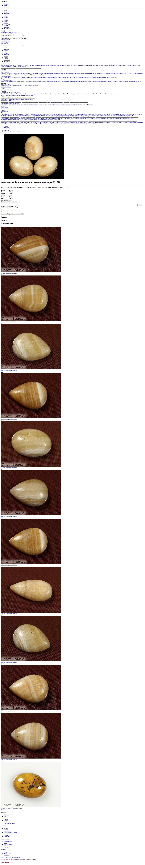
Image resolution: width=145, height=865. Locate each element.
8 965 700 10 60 (4, 42)
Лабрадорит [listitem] (100, 118)
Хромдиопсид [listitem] (71, 122)
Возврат (6, 25)
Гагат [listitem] (104, 115)
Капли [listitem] (94, 93)
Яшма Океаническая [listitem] (56, 123)
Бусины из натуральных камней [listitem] (9, 65)
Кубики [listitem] (43, 93)
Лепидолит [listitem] (118, 118)
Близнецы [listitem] (8, 68)
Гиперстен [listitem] (122, 115)
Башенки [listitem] (102, 93)
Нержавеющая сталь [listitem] (36, 74)
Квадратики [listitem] (35, 93)
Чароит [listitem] (85, 122)
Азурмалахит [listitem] (21, 115)
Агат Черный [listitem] (10, 115)
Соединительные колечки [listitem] (82, 73)
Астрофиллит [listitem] (68, 115)
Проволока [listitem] (32, 98)
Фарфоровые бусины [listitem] (17, 95)
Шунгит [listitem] (94, 122)
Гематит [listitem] (118, 115)
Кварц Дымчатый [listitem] (72, 117)
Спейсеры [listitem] (85, 93)
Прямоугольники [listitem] (115, 93)
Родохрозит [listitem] (59, 121)
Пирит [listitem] (23, 121)
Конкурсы (6, 27)
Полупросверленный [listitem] (88, 81)
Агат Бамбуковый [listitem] (18, 114)
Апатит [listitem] (63, 115)
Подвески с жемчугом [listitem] (99, 81)
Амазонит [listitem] (33, 115)
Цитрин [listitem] (77, 122)
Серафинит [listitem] (79, 121)
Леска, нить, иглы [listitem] (12, 98)
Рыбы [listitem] (40, 68)
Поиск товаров (4, 45)
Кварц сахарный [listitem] (19, 118)
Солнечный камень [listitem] (105, 121)
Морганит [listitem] (16, 119)
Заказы (5, 10)
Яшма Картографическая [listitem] (133, 122)
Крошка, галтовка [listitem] (56, 65)
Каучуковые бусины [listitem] (28, 95)
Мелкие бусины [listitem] (48, 65)
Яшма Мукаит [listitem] (40, 123)
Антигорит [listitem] (58, 115)
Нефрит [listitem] (25, 119)
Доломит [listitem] (16, 117)
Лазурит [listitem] (108, 118)
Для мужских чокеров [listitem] (12, 104)
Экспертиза (7, 24)
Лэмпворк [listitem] (22, 93)
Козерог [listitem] (32, 68)
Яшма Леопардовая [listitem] (31, 123)
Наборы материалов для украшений (10, 103)
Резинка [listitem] (3, 100)
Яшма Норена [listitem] (47, 123)
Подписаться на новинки (7, 862)
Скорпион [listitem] (23, 68)
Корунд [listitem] (80, 118)
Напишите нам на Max (18, 214)
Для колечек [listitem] (56, 104)
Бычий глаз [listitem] (91, 115)
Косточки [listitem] (80, 93)
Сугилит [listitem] (116, 121)
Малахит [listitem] (11, 119)
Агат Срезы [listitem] (128, 114)
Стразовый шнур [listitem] (5, 102)
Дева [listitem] (16, 68)
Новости (6, 23)
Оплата (5, 16)
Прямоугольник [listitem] (37, 81)
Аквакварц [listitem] (65, 117)
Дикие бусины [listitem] (70, 65)
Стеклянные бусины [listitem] (15, 92)
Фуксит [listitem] (39, 122)
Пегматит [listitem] (13, 121)
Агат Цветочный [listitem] (135, 114)
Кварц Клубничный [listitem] (82, 117)
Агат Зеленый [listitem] (10, 114)
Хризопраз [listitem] (65, 122)
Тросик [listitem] (6, 100)
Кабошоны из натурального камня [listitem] (128, 65)
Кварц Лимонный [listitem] (122, 117)
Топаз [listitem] (9, 122)
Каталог (6, 12)
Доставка (6, 17)
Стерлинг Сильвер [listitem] (46, 74)
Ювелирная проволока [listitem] (12, 99)
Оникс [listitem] (6, 121)
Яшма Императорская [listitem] (112, 122)
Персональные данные (9, 823)
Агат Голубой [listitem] (58, 114)
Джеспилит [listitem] (11, 117)
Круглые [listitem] (65, 93)
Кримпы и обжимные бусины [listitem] (106, 73)
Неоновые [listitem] (70, 93)
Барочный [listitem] (30, 81)
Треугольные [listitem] (28, 93)
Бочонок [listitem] (60, 93)
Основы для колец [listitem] (132, 73)
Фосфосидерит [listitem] (33, 122)
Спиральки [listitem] (108, 93)
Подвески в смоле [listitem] (5, 92)
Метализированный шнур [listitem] (16, 102)
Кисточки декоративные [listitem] (23, 98)
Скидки (6, 20)
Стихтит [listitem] (112, 121)
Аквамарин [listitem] (28, 115)
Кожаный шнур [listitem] (84, 102)
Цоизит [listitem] (81, 122)
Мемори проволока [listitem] (23, 99)
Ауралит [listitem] (74, 115)
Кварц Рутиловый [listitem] (10, 118)
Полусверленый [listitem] (28, 85)
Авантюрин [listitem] (4, 114)
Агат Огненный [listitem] (103, 114)
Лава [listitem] (104, 118)
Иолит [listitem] (49, 117)
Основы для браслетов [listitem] (14, 74)
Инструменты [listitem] (4, 98)
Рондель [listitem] (14, 81)
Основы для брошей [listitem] (25, 74)
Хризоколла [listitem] (55, 122)
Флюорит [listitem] (26, 122)
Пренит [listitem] (36, 121)
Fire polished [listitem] (4, 93)
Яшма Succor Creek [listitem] (91, 123)
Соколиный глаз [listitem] (95, 121)
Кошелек (6, 845)
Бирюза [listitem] (82, 115)
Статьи (5, 852)
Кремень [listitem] (91, 118)
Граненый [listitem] (7, 81)
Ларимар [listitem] (123, 118)
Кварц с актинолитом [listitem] (62, 118)
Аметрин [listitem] (42, 115)
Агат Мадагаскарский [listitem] (77, 114)
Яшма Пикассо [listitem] (82, 123)
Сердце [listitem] (45, 81)
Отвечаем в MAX (5, 43)
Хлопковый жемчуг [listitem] (6, 87)
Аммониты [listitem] (48, 115)
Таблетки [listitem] (13, 93)
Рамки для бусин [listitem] (57, 73)
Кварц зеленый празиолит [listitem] (111, 117)
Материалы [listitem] (90, 104)
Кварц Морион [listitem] (131, 117)
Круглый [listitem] (3, 81)
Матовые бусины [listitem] (39, 65)
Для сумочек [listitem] (83, 104)
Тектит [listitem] (125, 121)
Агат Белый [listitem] (26, 114)
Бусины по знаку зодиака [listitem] (19, 66)
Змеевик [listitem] (46, 117)
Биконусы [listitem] (90, 93)
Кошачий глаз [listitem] (85, 118)
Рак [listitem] (12, 68)
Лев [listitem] (14, 68)
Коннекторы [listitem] (50, 73)
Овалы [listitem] (18, 93)
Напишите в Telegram (6, 214)
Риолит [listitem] (49, 121)
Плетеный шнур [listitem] (35, 102)
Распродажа (7, 831)
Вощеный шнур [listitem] (44, 102)
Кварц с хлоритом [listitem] (28, 118)
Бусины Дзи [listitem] (77, 65)
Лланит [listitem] (127, 118)
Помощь (6, 847)
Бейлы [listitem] (25, 73)
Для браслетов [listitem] (22, 104)
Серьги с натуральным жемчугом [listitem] (126, 81)
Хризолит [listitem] (60, 122)
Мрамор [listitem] (21, 119)
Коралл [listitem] (76, 118)
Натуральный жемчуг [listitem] (6, 80)
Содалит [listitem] (89, 121)
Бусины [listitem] (16, 73)
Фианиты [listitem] (21, 122)
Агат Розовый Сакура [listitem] (113, 114)
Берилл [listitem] (78, 115)
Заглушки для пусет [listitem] (67, 73)
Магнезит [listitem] (6, 119)
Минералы (6, 13)
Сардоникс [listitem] (69, 121)
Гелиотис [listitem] (107, 115)
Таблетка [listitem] (22, 81)
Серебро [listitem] (30, 99)
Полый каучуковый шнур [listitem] (63, 102)
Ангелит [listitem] (53, 115)
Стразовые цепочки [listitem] (36, 73)
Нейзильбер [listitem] (4, 99)
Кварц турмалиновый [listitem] (50, 118)
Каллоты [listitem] (96, 73)
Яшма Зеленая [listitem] (103, 122)
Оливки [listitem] (98, 93)
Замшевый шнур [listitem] (27, 102)
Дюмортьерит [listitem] (30, 117)
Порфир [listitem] (32, 121)
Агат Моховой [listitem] (95, 114)
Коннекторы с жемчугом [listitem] (111, 81)
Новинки (6, 14)
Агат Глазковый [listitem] (51, 114)
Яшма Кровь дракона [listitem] (10, 123)
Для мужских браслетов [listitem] (32, 104)
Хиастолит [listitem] (49, 122)
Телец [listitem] (4, 68)
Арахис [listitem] (55, 81)
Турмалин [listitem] (13, 122)
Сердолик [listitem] (84, 121)
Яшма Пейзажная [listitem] (73, 123)
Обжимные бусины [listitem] (53, 77)
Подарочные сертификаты (10, 832)
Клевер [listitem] (51, 93)
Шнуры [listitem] (10, 100)
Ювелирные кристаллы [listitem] (7, 89)
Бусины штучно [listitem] (21, 65)
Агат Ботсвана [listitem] (33, 114)
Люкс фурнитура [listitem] (5, 72)
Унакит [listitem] (17, 122)
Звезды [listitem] (39, 93)
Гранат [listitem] (7, 117)
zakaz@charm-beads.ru (14, 857)
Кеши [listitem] (48, 81)
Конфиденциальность (9, 821)
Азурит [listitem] (16, 115)
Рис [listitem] (11, 81)
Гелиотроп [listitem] (113, 115)
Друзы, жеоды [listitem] (22, 117)
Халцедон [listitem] (43, 122)
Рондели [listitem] (47, 93)
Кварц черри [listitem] (71, 118)
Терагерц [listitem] (129, 121)
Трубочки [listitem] (75, 93)
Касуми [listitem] (18, 81)
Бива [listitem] (26, 81)
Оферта (5, 816)
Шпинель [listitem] (89, 122)
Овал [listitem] (42, 81)
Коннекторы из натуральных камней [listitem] (89, 65)
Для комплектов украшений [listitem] (67, 104)
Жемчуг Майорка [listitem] (5, 84)
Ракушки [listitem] (45, 121)
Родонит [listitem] (53, 121)
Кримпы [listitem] (6, 77)
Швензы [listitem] (3, 73)
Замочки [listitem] (12, 73)
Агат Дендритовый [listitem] (67, 114)
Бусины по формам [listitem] (30, 65)
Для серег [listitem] (40, 104)
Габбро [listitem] (101, 115)
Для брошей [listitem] (77, 104)
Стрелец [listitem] (28, 68)
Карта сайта (7, 836)
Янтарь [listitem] (98, 122)
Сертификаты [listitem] (4, 111)
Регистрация (7, 6)
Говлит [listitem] (127, 115)
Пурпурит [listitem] (40, 121)
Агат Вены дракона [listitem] (42, 114)
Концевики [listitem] (91, 73)
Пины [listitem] (73, 73)
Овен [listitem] (2, 68)
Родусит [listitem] (64, 121)
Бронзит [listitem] (86, 115)
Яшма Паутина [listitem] (65, 123)
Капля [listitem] (51, 81)
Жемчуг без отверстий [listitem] (63, 81)
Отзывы (6, 21)
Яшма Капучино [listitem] (122, 122)
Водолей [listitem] (36, 68)
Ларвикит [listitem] (112, 118)
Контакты (6, 18)
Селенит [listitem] (74, 121)
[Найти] (23, 35)
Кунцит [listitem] (95, 118)
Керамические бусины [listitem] (6, 95)
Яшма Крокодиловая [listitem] (21, 123)
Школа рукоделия (5, 108)
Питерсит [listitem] (27, 121)
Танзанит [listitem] (120, 121)
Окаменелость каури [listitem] (47, 119)
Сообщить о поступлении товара (8, 201)
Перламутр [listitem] (44, 73)
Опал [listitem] (9, 121)
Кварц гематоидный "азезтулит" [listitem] (96, 117)
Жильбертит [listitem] (40, 117)
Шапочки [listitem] (20, 73)
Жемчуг (3, 79)
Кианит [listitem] (35, 118)
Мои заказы (8, 34)
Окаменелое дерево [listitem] (37, 119)
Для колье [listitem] (45, 104)
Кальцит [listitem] (53, 117)
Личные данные (8, 841)
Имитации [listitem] (3, 69)
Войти (5, 5)
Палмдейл (6, 4)
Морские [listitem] (9, 93)
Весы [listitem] (19, 68)
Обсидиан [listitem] (29, 119)
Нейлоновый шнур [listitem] (75, 102)
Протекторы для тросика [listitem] (120, 73)
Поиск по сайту (5, 35)
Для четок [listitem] (50, 104)
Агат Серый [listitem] (122, 114)
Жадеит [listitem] (35, 117)
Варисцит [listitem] (96, 115)
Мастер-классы (7, 28)
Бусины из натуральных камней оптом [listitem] (109, 65)
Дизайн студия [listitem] (4, 107)
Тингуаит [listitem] (5, 122)
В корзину (140, 205)
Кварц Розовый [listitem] (41, 118)
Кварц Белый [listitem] (59, 117)
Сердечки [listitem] (55, 93)
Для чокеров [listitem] (4, 104)
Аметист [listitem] (38, 115)
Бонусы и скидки (8, 844)
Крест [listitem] (70, 81)
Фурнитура (3, 70)
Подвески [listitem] (64, 65)
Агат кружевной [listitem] (87, 114)
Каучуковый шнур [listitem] (52, 102)
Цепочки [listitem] (29, 73)
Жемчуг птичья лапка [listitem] (77, 81)
